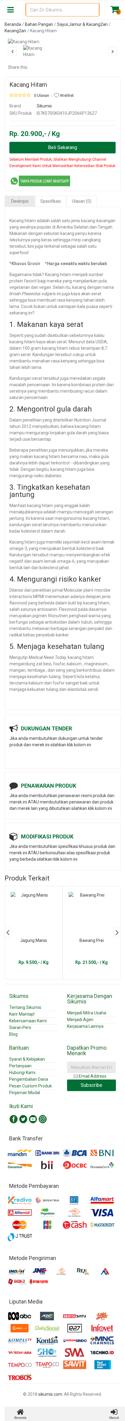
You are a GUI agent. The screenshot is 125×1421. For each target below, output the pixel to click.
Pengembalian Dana (28, 1079)
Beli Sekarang (62, 147)
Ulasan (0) (81, 201)
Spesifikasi (50, 201)
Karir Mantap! (22, 1014)
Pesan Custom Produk (30, 1085)
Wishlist (66, 95)
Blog (13, 1034)
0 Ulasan (41, 95)
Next (117, 932)
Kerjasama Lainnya (85, 1026)
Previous (8, 932)
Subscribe (91, 1085)
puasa (92, 306)
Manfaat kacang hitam (31, 505)
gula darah (77, 432)
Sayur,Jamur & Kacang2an (82, 24)
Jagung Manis (33, 940)
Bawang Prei (91, 940)
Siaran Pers (20, 1027)
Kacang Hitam (28, 84)
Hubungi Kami (22, 1072)
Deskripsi (20, 201)
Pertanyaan (20, 1065)
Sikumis (44, 105)
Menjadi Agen (80, 1019)
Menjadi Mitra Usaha (86, 1012)
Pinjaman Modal (24, 1092)
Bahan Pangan (39, 24)
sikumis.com (50, 1394)
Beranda (13, 24)
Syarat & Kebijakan (27, 1059)
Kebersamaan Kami (28, 1020)
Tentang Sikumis (25, 1007)
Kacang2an (15, 30)
